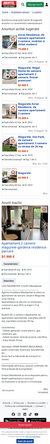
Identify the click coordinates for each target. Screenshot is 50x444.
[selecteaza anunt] (13, 38)
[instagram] (19, 414)
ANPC (25, 409)
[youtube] (36, 414)
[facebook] (13, 414)
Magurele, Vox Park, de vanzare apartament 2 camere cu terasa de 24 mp (32, 141)
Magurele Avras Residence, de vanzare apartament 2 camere (31, 108)
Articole (6, 402)
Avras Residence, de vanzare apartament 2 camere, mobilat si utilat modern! (31, 39)
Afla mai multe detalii (33, 436)
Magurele (24, 173)
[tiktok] (30, 414)
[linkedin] (24, 414)
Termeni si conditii (36, 402)
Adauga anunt (35, 4)
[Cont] (47, 4)
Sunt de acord (25, 441)
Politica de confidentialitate (18, 406)
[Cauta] (23, 4)
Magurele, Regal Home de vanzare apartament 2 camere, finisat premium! (29, 74)
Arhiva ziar (18, 402)
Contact (39, 406)
